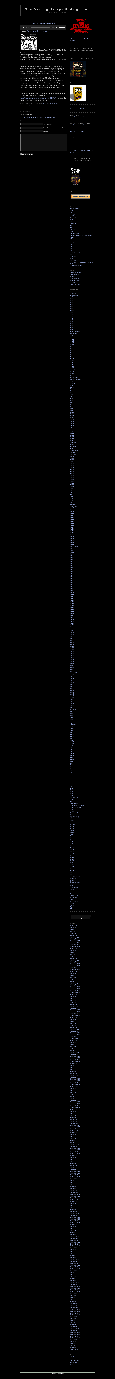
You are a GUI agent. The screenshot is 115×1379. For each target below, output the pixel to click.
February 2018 (74, 1121)
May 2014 (73, 1207)
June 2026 (73, 929)
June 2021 (73, 1044)
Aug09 (72, 335)
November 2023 (75, 989)
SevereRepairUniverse (77, 876)
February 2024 (74, 983)
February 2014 (74, 1213)
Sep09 (72, 844)
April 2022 (73, 1025)
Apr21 (72, 320)
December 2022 (75, 1010)
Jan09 (72, 512)
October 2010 (74, 1290)
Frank (51, 103)
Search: (73, 914)
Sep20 (72, 865)
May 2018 (73, 1115)
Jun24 (72, 621)
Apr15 (72, 308)
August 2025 (74, 948)
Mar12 (72, 640)
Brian (71, 385)
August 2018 (74, 1109)
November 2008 (75, 1334)
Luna (71, 631)
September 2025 (75, 946)
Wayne (72, 905)
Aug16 (72, 349)
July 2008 (73, 1342)
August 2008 (74, 1340)
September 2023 (75, 993)
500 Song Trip (74, 208)
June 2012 (73, 1252)
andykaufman (74, 295)
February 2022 (74, 1029)
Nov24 (72, 759)
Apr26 (72, 329)
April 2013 (73, 1232)
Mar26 (72, 667)
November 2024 (75, 966)
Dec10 (72, 222)
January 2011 (74, 1284)
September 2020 (75, 1062)
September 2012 (75, 1246)
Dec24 (72, 439)
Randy (72, 830)
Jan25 (72, 542)
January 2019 (74, 1100)
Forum (72, 231)
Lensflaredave (74, 629)
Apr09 (72, 297)
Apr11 (71, 301)
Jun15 (72, 604)
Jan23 (72, 539)
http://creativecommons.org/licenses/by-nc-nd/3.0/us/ (38, 98)
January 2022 (74, 1031)
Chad (71, 389)
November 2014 (75, 1196)
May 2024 (73, 977)
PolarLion (73, 815)
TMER (72, 889)
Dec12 (72, 416)
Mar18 (72, 652)
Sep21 (72, 867)
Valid (74, 1362)
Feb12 (72, 464)
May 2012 (73, 1253)
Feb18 (72, 475)
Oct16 (71, 778)
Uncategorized (74, 895)
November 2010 (75, 1288)
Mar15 (72, 646)
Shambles (73, 878)
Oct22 (71, 790)
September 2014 (75, 1200)
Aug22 (72, 360)
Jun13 (72, 600)
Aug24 (72, 364)
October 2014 (74, 1198)
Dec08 (72, 408)
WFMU (72, 909)
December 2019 (75, 1079)
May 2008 (73, 1345)
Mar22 (72, 659)
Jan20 (72, 533)
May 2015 (73, 1184)
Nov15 (72, 742)
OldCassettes (74, 797)
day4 (71, 404)
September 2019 (75, 1085)
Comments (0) (25, 105)
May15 (72, 686)
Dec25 (72, 441)
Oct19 (71, 784)
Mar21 (72, 657)
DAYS (71, 396)
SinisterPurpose (75, 882)
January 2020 (74, 1077)
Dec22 (72, 435)
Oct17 (71, 780)
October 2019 (74, 1083)
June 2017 (73, 1136)
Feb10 (45, 103)
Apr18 (72, 314)
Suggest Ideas (74, 278)
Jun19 (72, 611)
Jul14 (71, 567)
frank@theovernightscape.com (81, 116)
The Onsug (73, 260)
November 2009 (75, 1311)
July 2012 (73, 1250)
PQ (71, 819)
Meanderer (73, 709)
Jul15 (71, 569)
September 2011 (75, 1269)
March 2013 (73, 1234)
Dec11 (72, 414)
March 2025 (73, 958)
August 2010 (74, 1294)
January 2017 (74, 1146)
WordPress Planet (75, 284)
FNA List (72, 229)
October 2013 (74, 1221)
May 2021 (73, 1046)
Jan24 (72, 540)
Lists (71, 241)
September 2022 (75, 1016)
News (71, 721)
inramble (72, 508)
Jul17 (71, 573)
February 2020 (74, 1075)
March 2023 (73, 1004)
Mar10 (72, 636)
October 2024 (74, 968)
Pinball (72, 811)
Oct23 (71, 792)
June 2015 (73, 1182)
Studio (55, 103)
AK (71, 212)
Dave (71, 395)
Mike (71, 711)
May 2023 (73, 1000)
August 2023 (74, 994)
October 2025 (74, 945)
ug (70, 893)
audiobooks (73, 333)
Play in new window (33, 31)
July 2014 (73, 1204)
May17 (72, 690)
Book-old (72, 220)
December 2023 (75, 987)
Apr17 (72, 312)
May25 (72, 705)
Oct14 (71, 774)
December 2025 (75, 941)
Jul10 (71, 239)
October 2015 (74, 1175)
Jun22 (72, 617)
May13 (72, 682)
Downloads (73, 223)
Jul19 (71, 577)
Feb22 (72, 483)
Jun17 (72, 608)
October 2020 (74, 1060)
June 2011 (73, 1274)
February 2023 (74, 1006)
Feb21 (72, 481)
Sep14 (72, 853)
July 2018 (73, 1112)
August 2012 (74, 1248)
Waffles (72, 903)
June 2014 (73, 1205)
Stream (72, 258)
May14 (72, 684)
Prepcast (72, 820)
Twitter (79, 137)
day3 (71, 402)
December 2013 (75, 1217)
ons (71, 801)
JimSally (72, 552)
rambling (72, 824)
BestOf (72, 374)
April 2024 (73, 979)
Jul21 (71, 581)
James (72, 510)
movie (72, 713)
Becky (72, 372)
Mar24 (72, 663)
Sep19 (72, 863)
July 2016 (73, 1157)
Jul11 (71, 562)
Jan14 (72, 521)
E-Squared (73, 446)
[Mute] (57, 28)
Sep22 (72, 868)
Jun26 (72, 625)
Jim (71, 548)
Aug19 (72, 354)
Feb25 (72, 489)
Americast (73, 293)
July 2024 (73, 973)
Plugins (72, 276)
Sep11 (72, 847)
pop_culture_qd (75, 817)
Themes (72, 282)
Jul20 (71, 579)
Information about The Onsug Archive (81, 235)
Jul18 (71, 575)
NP (71, 248)
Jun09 (72, 592)
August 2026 (74, 925)
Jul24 (71, 586)
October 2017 (74, 1129)
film (71, 492)
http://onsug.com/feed (78, 124)
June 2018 (73, 1113)
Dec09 (72, 410)
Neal (71, 719)
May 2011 (73, 1276)
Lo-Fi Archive (74, 243)
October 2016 (74, 1152)
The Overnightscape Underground (57, 9)
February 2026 (74, 937)
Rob (71, 836)
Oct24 (71, 794)
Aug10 (72, 216)
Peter (71, 809)
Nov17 (72, 746)
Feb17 (72, 473)
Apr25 (72, 327)
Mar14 (72, 644)
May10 (72, 677)
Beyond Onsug (74, 218)
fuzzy (71, 500)
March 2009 (73, 1326)
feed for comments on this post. (32, 117)
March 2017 (73, 1142)
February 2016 (74, 1167)
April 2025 (73, 956)
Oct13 (71, 772)
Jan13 (72, 519)
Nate (71, 717)
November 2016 (75, 1150)
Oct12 (71, 771)
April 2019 (73, 1094)
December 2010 (75, 1286)
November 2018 (75, 1104)
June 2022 (73, 1021)
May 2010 (73, 1299)
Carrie (72, 387)
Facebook (80, 144)
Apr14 (72, 306)
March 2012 (73, 1257)
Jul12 (71, 563)
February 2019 (74, 1098)
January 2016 (74, 1169)
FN (48, 103)
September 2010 (75, 1292)
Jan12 (72, 517)
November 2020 (75, 1058)
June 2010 (73, 1298)
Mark (71, 671)
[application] (43, 27)
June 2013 (73, 1228)
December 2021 (75, 1033)
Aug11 (72, 339)
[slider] (62, 27)
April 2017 (73, 1140)
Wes (71, 907)
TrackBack (50, 117)
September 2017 (75, 1131)
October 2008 (74, 1336)
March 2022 (73, 1027)
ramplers (72, 828)
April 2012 (73, 1255)
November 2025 (75, 943)
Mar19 (72, 654)
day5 (71, 406)
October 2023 (74, 991)
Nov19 (72, 749)
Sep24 (72, 872)
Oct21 (71, 788)
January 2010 (74, 1307)
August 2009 (74, 1317)
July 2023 (73, 996)
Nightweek (73, 725)
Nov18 (72, 748)
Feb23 (72, 485)
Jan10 (72, 514)
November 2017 (75, 1127)
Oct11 (71, 769)
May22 (72, 700)
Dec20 (72, 431)
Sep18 (72, 861)
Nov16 (72, 744)
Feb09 (72, 458)
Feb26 (72, 491)
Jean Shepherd (74, 546)
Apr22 (72, 322)
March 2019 (73, 1096)
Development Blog (75, 272)
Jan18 (72, 529)
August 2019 (74, 1086)
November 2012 (75, 1242)
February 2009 (74, 1328)
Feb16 (72, 471)
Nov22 (72, 755)
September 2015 (75, 1177)
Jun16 (72, 606)
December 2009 (75, 1309)
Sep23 (72, 870)
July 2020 (73, 1065)
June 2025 (73, 952)
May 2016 (73, 1161)
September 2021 (75, 1039)
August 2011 (73, 1271)
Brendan (72, 383)
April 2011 (73, 1278)
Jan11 (72, 237)
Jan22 (72, 537)
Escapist (72, 452)
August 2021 (74, 1040)
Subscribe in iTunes (77, 131)
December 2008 (75, 1332)
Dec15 (72, 421)
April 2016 (73, 1163)
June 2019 (73, 1090)
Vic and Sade (74, 897)
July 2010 (73, 1296)
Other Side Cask (75, 252)
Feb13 (72, 466)
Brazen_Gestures (75, 379)
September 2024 (75, 969)
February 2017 (74, 1144)
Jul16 (71, 571)
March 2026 (73, 935)
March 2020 (73, 1073)
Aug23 (72, 362)
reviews (72, 832)
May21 (72, 698)
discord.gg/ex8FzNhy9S (79, 108)
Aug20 (72, 356)
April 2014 (73, 1209)
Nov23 (72, 757)
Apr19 (72, 316)
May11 (72, 679)
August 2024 (74, 971)
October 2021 (74, 1037)
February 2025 (74, 960)
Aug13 (72, 343)
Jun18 (72, 609)
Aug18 (72, 352)
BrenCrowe (73, 381)
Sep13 (72, 851)
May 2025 (73, 954)
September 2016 (75, 1154)
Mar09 (72, 634)
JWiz (71, 627)
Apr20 (72, 318)
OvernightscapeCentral (77, 805)
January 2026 (74, 939)
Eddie (71, 448)
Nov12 (72, 736)
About (71, 210)
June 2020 (73, 1067)
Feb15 (72, 469)
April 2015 (73, 1186)
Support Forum (74, 280)
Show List (73, 256)
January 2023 (74, 1008)
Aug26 (72, 368)
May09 (72, 675)
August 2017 (74, 1133)
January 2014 (74, 1215)
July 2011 (73, 1273)
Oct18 (71, 782)
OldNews (72, 799)
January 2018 (74, 1123)
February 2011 (74, 1282)
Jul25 (71, 588)
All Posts (72, 214)
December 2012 (75, 1240)
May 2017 (73, 1138)
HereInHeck (73, 506)
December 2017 (75, 1125)
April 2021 (73, 1048)
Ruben (72, 838)
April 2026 (73, 933)
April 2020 (73, 1071)
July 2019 (73, 1088)
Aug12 (72, 341)
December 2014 (75, 1194)
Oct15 (71, 776)
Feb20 (72, 479)
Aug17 (72, 351)
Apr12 (72, 303)
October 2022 (74, 1014)
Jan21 (72, 535)
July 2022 (73, 1019)
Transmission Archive (76, 265)
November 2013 (75, 1219)
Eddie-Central (74, 450)
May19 (72, 694)
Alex (71, 291)
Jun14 (72, 602)
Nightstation (73, 723)
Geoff (71, 502)
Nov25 (72, 761)
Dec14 (72, 420)
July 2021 (73, 1042)
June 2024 (73, 975)
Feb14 (72, 467)
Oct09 (71, 765)
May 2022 (73, 1023)
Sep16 (72, 857)
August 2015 (74, 1179)
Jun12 (72, 598)
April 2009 (73, 1324)
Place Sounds (74, 813)
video (71, 899)
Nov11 (72, 734)
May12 (72, 680)
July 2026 (73, 927)
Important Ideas (74, 233)
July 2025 (73, 950)
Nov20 (72, 751)
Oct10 (71, 250)
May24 (72, 703)
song (71, 884)
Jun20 (72, 613)
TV (71, 891)
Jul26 (71, 590)
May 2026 (73, 931)
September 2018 (75, 1108)
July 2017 (73, 1134)
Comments (75, 1360)
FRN (71, 498)
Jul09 (71, 558)
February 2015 (74, 1190)
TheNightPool (74, 888)
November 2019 (75, 1081)
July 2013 (73, 1227)
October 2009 (74, 1313)
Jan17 (72, 527)
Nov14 (72, 740)
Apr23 (72, 324)
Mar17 (72, 650)
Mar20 (72, 656)
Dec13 (72, 418)
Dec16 (72, 423)
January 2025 (74, 962)
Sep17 (72, 859)
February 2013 (74, 1236)
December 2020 (75, 1056)
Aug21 (72, 358)
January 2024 (74, 985)
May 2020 (73, 1069)
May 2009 (73, 1322)
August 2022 (74, 1017)
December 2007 (75, 1349)
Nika (71, 727)
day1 (71, 398)
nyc (71, 763)
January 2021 (74, 1054)
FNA (71, 227)
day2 (71, 400)
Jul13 (71, 565)
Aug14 (72, 345)
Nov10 (72, 246)
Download (44, 31)
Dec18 (72, 427)
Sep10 (72, 254)
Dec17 (72, 425)
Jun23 (72, 619)
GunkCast (73, 504)
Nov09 (72, 730)
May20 (72, 696)
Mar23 (72, 661)
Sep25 (72, 874)
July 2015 (73, 1181)
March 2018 (73, 1119)
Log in (72, 1356)
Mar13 (72, 642)
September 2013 (75, 1223)
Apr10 (72, 299)
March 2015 (73, 1188)
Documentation (74, 274)
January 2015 (74, 1192)
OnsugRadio (74, 803)
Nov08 (72, 728)
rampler (72, 826)
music (71, 715)
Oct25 (71, 796)
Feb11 (72, 225)
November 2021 (75, 1035)
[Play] (23, 28)
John (71, 556)
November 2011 (75, 1265)
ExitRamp (73, 454)
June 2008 (73, 1344)
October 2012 (74, 1244)
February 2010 (74, 1305)
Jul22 (71, 583)
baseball (72, 370)
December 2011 (75, 1263)
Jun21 (72, 615)
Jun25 (72, 623)
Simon (72, 880)
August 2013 (74, 1225)
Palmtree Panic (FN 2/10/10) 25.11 (43, 23)
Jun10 (72, 594)
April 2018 (73, 1117)
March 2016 (73, 1165)
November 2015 (75, 1173)
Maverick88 (73, 673)
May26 (72, 707)
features (72, 456)
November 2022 (75, 1012)
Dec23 (72, 437)
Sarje (71, 840)
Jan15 (72, 523)
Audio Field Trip (75, 331)
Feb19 (72, 477)
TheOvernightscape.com (83, 162)
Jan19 (72, 531)
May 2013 (73, 1230)
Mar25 (72, 665)
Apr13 (72, 304)
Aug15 (72, 347)
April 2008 (73, 1347)
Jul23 (71, 584)
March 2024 (73, 981)
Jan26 (72, 544)
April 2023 (73, 1002)
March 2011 (73, 1280)
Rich (71, 834)
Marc (71, 669)
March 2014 (73, 1211)
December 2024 (75, 964)
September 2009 (75, 1315)
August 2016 (74, 1156)
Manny (72, 632)
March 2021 (73, 1050)
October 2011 (74, 1267)
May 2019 (73, 1092)
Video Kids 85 (74, 901)
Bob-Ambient (74, 377)
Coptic (72, 393)
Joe (71, 554)
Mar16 (72, 648)
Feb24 (72, 487)
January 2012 (74, 1261)
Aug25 (72, 366)
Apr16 (72, 310)
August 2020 (74, 1064)
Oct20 (71, 786)
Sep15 (72, 855)
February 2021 (74, 1052)
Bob (71, 375)
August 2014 (74, 1202)
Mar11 (72, 245)
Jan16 (72, 525)
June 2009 (73, 1321)
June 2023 (73, 998)
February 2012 (74, 1259)
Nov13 (72, 738)
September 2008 (75, 1338)
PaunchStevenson (75, 807)
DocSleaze (73, 443)
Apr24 (72, 326)
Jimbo (72, 550)
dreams (72, 444)
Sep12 (72, 849)
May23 (72, 702)
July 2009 (73, 1319)
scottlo (72, 842)
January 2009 (74, 1330)
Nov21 (72, 753)
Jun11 (72, 596)
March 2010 (73, 1303)
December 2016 (75, 1148)
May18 (72, 692)
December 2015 (75, 1171)
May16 (72, 688)
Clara (71, 391)
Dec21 (72, 433)
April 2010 (73, 1301)
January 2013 (74, 1238)
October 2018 (74, 1106)
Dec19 (72, 429)
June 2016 (73, 1159)
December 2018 (75, 1102)
